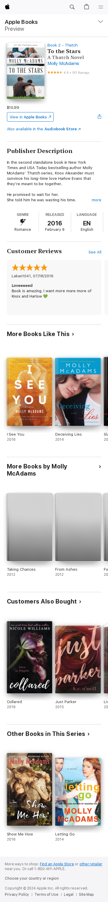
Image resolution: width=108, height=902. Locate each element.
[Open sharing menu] (99, 116)
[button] (72, 7)
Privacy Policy (17, 894)
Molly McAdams (63, 63)
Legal (69, 894)
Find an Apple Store (57, 864)
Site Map (86, 894)
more (96, 200)
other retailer (91, 864)
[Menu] (101, 7)
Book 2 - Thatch (62, 45)
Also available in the (42, 129)
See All (94, 252)
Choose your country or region (32, 878)
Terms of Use (46, 894)
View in (28, 117)
